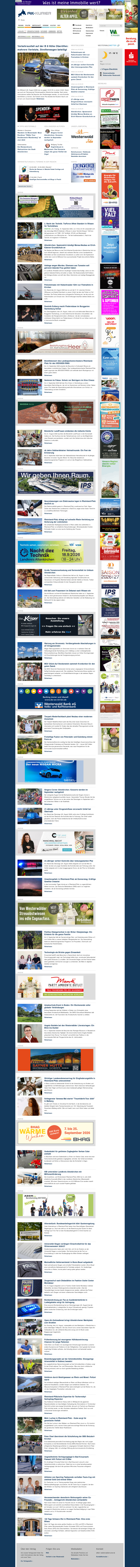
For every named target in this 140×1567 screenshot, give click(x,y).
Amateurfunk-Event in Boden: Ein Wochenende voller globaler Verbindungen (67, 1006)
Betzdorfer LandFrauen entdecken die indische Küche (67, 431)
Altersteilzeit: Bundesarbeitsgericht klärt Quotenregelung (69, 1223)
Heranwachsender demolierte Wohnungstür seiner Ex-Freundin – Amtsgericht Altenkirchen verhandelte (67, 1498)
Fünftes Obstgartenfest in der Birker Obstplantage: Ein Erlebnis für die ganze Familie (68, 933)
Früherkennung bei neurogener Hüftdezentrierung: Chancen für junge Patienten (66, 1340)
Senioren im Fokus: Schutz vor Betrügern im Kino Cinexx (69, 380)
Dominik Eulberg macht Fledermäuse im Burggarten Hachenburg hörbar (67, 307)
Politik (28, 25)
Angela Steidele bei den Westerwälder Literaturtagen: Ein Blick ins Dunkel (69, 1026)
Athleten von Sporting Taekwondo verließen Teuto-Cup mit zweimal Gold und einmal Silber (69, 1478)
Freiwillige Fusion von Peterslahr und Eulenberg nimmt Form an (68, 738)
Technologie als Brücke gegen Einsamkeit (62, 952)
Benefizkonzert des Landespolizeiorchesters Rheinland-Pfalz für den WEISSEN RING (68, 362)
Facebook (78, 25)
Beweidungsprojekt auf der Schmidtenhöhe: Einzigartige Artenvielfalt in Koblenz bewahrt (69, 1360)
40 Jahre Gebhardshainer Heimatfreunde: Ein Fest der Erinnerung (67, 451)
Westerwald (24, 36)
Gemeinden (52, 31)
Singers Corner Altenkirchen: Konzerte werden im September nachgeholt (66, 790)
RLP (58, 25)
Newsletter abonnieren (78, 156)
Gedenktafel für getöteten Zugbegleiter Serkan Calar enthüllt (67, 1152)
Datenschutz (90, 31)
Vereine (45, 25)
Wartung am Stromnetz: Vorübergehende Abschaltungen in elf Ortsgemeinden (70, 644)
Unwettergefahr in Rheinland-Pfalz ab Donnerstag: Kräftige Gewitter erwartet (83, 89)
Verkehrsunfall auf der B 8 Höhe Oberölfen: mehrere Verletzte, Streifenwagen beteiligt (43, 47)
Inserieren (89, 25)
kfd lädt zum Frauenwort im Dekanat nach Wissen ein (67, 590)
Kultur (53, 25)
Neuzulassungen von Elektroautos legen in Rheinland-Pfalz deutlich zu (70, 502)
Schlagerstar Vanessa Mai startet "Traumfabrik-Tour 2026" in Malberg (69, 1099)
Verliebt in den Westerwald (55, 1557)
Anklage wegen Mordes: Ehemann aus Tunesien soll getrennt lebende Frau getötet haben (66, 266)
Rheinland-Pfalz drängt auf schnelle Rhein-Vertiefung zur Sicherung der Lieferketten (69, 520)
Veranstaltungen (33, 31)
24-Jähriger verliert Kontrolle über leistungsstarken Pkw (68, 860)
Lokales (21, 31)
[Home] (19, 20)
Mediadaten (89, 28)
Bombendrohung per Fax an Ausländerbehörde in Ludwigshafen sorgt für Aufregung (65, 1301)
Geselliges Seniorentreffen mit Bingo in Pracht (45, 179)
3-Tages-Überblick (110, 69)
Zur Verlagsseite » (27, 1561)
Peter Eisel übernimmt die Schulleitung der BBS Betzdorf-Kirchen (69, 1437)
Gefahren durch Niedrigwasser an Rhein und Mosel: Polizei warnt (70, 1378)
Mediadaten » (75, 1559)
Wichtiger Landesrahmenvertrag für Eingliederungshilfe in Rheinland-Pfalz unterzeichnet (69, 1079)
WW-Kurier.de (77, 28)
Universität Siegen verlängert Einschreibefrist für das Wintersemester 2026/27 (67, 1245)
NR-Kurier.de (77, 31)
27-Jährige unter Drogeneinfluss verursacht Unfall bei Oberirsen (81, 101)
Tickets (102, 31)
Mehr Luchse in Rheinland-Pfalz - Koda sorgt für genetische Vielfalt (65, 1419)
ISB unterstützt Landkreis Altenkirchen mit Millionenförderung (63, 1172)
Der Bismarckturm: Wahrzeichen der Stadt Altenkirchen (27, 149)
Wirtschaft (36, 25)
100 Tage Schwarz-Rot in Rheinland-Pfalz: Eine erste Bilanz (67, 1520)
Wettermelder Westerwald (111, 75)
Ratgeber (44, 31)
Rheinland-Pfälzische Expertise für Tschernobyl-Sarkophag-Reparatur (65, 1397)
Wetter (59, 31)
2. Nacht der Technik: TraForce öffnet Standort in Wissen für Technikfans (69, 224)
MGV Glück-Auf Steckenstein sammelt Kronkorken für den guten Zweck (82, 76)
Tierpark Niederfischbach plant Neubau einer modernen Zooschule (68, 717)
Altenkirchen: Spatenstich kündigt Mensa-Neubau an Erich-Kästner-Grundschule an (83, 113)
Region (21, 25)
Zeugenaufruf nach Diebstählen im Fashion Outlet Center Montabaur (69, 1281)
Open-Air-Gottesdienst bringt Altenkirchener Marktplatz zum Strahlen (68, 1321)
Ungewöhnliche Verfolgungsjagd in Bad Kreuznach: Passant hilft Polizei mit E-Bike (66, 1457)
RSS (47, 1553)
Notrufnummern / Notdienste (80, 152)
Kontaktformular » (102, 1557)
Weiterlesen (40, 99)
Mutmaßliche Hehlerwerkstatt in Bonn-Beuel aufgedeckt (68, 1262)
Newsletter (76, 33)
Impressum (89, 33)
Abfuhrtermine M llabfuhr (79, 154)
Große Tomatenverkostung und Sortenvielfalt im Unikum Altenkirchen (68, 571)
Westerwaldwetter (109, 73)
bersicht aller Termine (25, 186)
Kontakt (88, 36)
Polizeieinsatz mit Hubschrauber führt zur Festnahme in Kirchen (80, 54)
